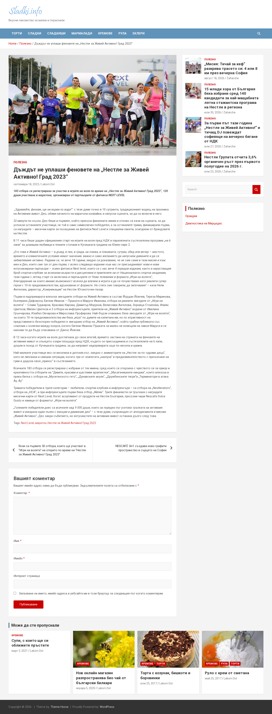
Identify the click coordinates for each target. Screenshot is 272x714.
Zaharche (233, 78)
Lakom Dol (48, 184)
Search (256, 189)
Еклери (139, 33)
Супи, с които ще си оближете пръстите (30, 643)
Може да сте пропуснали (35, 625)
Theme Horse (59, 707)
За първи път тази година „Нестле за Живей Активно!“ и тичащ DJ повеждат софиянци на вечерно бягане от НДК (232, 132)
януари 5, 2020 (85, 688)
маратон (40, 423)
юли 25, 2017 (148, 683)
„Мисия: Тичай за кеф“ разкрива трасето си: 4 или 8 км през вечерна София (230, 68)
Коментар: (22, 493)
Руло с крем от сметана (227, 673)
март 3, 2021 (20, 650)
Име (18, 541)
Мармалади (81, 33)
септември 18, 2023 (26, 184)
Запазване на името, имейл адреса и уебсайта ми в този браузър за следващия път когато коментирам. (91, 593)
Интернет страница (27, 576)
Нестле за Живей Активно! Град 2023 (72, 423)
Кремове (105, 33)
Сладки (34, 33)
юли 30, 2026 (212, 112)
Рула (122, 33)
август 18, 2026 (214, 78)
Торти (17, 33)
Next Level (27, 423)
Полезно (20, 162)
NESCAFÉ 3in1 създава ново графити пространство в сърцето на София (140, 448)
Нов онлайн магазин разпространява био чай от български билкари (101, 678)
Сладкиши (56, 33)
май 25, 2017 (213, 678)
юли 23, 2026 (212, 171)
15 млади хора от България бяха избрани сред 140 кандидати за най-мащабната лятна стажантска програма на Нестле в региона (231, 98)
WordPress (107, 707)
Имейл (19, 558)
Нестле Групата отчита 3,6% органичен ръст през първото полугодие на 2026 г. (232, 162)
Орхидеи (191, 216)
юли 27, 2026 (212, 146)
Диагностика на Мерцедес (203, 223)
